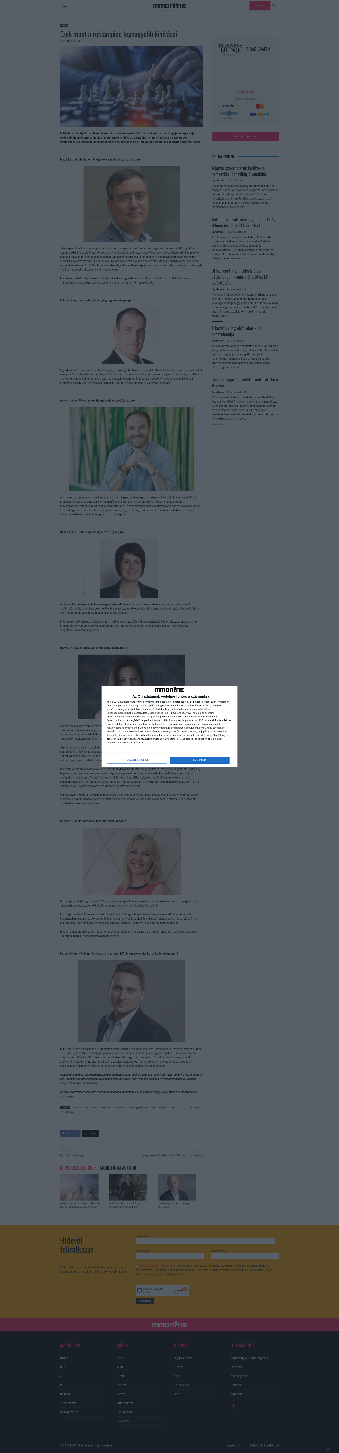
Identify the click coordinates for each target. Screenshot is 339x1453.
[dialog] (169, 726)
